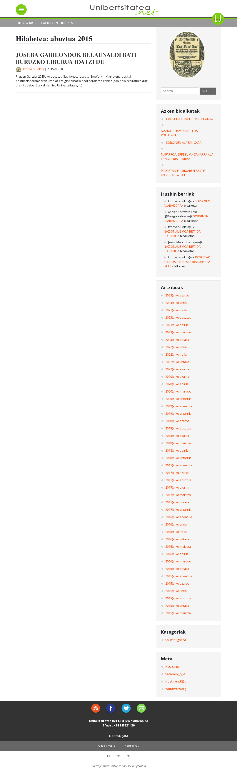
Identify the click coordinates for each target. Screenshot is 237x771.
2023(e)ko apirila (176, 325)
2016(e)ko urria (176, 524)
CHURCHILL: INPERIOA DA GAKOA (189, 119)
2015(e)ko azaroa (177, 583)
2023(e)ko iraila (176, 310)
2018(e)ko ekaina (177, 436)
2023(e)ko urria (176, 303)
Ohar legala (107, 746)
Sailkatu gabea (175, 640)
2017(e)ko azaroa (177, 473)
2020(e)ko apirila (176, 384)
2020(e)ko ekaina (177, 377)
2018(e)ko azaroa (177, 421)
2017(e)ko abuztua (178, 480)
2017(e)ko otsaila (177, 502)
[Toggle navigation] (21, 9)
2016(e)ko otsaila (177, 569)
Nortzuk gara (118, 736)
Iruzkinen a (175, 681)
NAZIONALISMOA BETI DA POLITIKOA (179, 133)
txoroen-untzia (33, 69)
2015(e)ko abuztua (178, 598)
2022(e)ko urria (176, 347)
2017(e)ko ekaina (177, 487)
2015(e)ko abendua (178, 576)
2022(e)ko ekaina (177, 369)
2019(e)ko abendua (178, 406)
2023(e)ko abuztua (178, 317)
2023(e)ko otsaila (177, 340)
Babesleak (132, 746)
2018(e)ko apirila (176, 450)
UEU (121, 721)
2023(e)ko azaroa (177, 295)
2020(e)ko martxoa (178, 391)
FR (118, 756)
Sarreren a (175, 674)
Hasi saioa (172, 667)
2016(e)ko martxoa (178, 561)
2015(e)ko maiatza (178, 613)
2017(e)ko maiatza (178, 495)
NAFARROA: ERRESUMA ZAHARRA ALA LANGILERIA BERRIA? (187, 156)
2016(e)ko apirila (176, 554)
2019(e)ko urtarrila (178, 414)
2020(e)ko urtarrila (178, 399)
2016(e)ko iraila (176, 532)
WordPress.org (175, 689)
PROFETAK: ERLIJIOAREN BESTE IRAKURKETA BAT (183, 173)
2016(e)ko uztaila (177, 539)
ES (108, 756)
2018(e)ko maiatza (178, 443)
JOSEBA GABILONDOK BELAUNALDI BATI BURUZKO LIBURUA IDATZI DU (76, 58)
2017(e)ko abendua (178, 465)
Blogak (26, 22)
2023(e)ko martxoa (178, 332)
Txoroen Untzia (57, 22)
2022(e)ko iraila (176, 354)
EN (128, 756)
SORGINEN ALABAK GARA (183, 143)
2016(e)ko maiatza (178, 547)
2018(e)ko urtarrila (178, 458)
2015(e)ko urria (176, 591)
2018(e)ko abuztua (178, 428)
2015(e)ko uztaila (177, 606)
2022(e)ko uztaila (177, 362)
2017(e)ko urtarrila (178, 510)
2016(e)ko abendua (178, 517)
